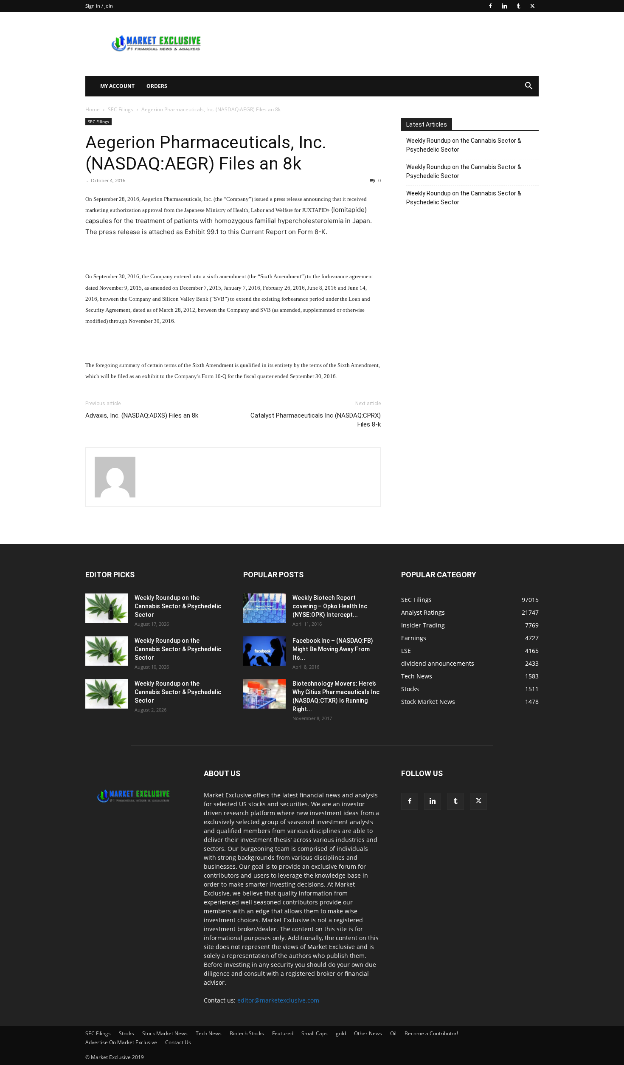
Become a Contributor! (431, 1033)
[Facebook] (490, 6)
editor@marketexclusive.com (278, 1000)
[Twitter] (532, 6)
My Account (117, 86)
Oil (393, 1033)
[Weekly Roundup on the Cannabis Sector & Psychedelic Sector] (106, 608)
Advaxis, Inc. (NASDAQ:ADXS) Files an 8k (141, 415)
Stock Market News (165, 1033)
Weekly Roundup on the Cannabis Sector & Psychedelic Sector (463, 145)
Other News (368, 1033)
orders (156, 86)
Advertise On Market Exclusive (121, 1042)
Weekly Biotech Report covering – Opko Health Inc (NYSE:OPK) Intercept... (329, 606)
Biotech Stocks (247, 1033)
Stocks (126, 1033)
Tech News (209, 1033)
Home (92, 109)
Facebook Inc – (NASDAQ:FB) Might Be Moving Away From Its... (332, 649)
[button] (528, 87)
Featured (282, 1033)
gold (341, 1033)
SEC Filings (120, 109)
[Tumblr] (518, 6)
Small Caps (314, 1033)
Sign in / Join (99, 6)
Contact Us (178, 1042)
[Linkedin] (504, 6)
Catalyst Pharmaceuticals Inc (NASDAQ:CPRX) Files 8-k (315, 420)
